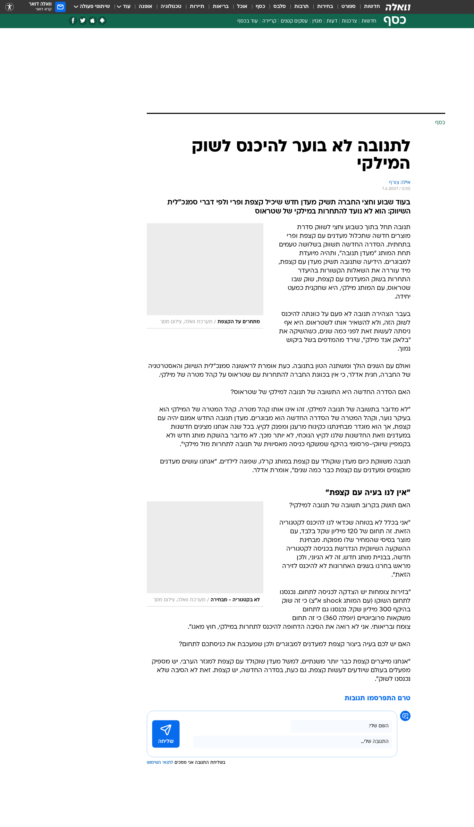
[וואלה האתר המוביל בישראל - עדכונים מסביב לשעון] (398, 6)
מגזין (317, 21)
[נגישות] (9, 7)
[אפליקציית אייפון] (92, 20)
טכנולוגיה (171, 6)
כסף (260, 6)
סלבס (279, 6)
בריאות (221, 6)
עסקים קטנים (294, 21)
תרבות (301, 6)
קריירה (269, 21)
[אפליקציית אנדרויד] (102, 20)
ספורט (348, 6)
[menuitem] (368, 7)
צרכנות (349, 21)
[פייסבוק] (73, 20)
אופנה (145, 6)
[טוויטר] (82, 20)
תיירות (197, 6)
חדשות (372, 6)
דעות (332, 21)
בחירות (325, 6)
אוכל (242, 6)
